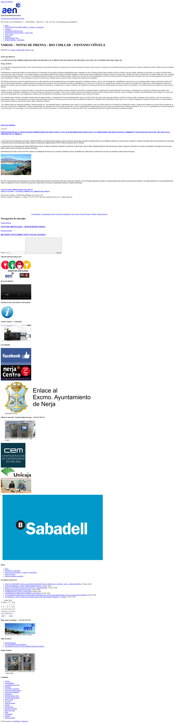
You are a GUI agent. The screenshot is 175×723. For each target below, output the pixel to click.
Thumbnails (8, 714)
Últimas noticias (102, 214)
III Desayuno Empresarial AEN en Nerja (18, 589)
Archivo (7, 681)
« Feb (3, 616)
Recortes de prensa (11, 709)
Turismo (7, 716)
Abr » (11, 616)
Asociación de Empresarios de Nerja (12, 18)
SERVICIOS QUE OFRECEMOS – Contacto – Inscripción (24, 27)
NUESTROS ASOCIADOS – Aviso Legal (19, 33)
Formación (8, 694)
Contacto (8, 29)
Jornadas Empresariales (12, 698)
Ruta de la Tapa (10, 710)
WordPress (16, 721)
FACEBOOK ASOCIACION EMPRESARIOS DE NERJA (24, 646)
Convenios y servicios (12, 688)
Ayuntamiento (35, 214)
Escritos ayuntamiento (63, 214)
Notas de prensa (85, 214)
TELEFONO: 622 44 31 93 (14, 31)
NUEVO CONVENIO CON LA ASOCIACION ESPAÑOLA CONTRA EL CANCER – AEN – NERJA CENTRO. (43, 584)
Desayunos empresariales (13, 690)
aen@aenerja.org (10, 643)
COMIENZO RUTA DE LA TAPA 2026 (18, 591)
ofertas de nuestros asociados (14, 576)
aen (32, 50)
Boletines (8, 687)
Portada (93, 214)
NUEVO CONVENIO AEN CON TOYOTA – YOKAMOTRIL (26, 588)
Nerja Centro (9, 34)
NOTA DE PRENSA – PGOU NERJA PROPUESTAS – (23, 586)
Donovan (25, 721)
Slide (6, 712)
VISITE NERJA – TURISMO (15, 40)
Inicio (7, 25)
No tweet (8, 701)
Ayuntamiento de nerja (48, 214)
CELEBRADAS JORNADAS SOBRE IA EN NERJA (23, 593)
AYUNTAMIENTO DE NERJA (15, 644)
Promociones (9, 707)
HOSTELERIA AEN (12, 38)
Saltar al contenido (7, 2)
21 (6, 611)
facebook (8, 36)
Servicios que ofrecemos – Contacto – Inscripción (21, 572)
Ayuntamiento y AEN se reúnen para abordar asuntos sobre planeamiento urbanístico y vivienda (35, 597)
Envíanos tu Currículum (12, 571)
